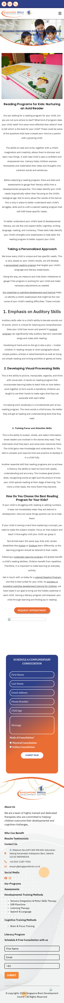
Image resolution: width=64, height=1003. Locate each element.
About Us (9, 807)
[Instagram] (10, 878)
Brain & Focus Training (22, 926)
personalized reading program (21, 265)
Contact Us (10, 844)
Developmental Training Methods (23, 894)
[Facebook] (5, 878)
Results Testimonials (16, 838)
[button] (60, 13)
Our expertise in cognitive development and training (29, 292)
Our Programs (12, 883)
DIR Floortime (17, 904)
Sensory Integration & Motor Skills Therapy (33, 900)
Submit (11, 975)
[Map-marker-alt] (4, 4)
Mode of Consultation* (22, 737)
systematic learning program (28, 556)
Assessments (11, 889)
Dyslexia (33, 545)
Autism (22, 545)
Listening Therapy (19, 908)
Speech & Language (20, 911)
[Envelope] (9, 4)
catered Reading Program (48, 577)
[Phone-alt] (15, 4)
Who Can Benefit (14, 833)
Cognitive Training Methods (20, 920)
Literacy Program (14, 934)
